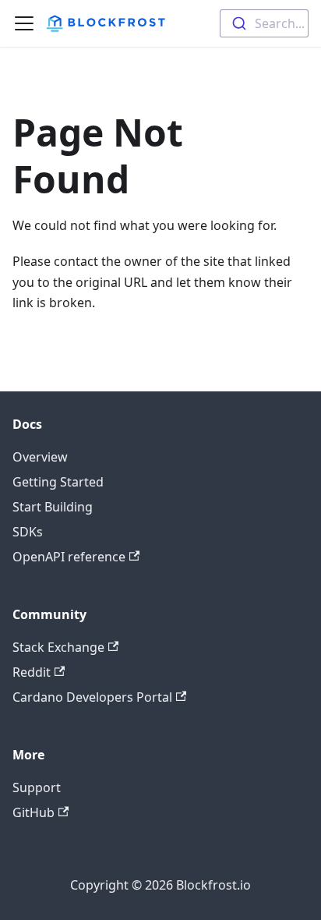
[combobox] (264, 23)
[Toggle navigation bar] (24, 23)
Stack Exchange (58, 647)
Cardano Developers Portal (92, 697)
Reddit (31, 672)
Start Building (52, 506)
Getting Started (58, 481)
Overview (40, 456)
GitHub (33, 812)
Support (36, 787)
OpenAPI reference (68, 556)
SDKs (27, 531)
